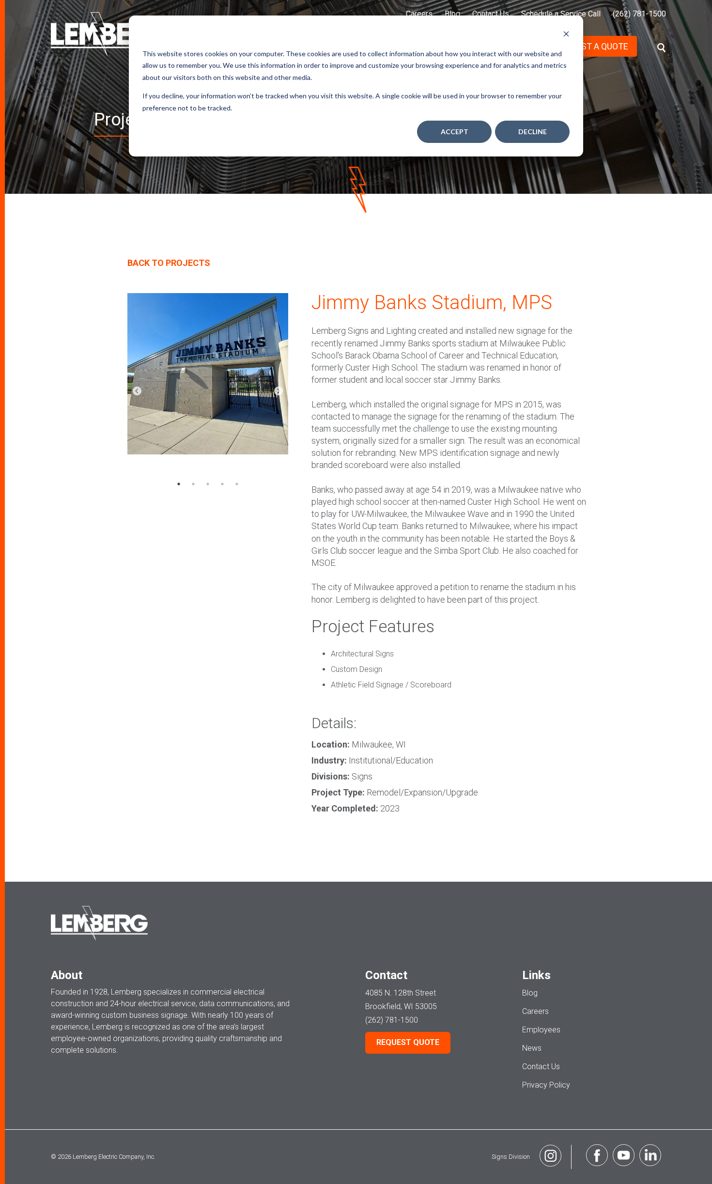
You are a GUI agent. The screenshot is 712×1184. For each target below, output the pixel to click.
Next (278, 391)
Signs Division (511, 1156)
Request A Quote (591, 46)
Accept (454, 131)
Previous (137, 391)
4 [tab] (222, 484)
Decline (532, 131)
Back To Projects (168, 263)
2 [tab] (193, 484)
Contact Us (490, 13)
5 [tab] (237, 484)
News (532, 1048)
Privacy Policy (546, 1085)
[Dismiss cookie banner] (566, 35)
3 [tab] (208, 484)
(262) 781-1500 (639, 13)
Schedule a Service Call (561, 13)
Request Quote (407, 1042)
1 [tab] (179, 484)
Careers (419, 13)
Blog (452, 13)
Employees (541, 1029)
